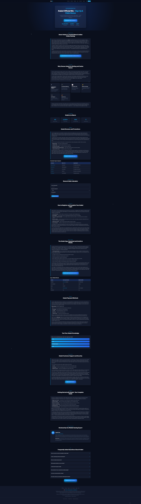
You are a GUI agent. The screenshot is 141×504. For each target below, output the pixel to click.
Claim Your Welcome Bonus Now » (70, 156)
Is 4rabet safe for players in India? (56, 466)
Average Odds (53, 192)
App (77, 1)
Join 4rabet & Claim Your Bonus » (70, 20)
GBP (53, 346)
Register (75, 1)
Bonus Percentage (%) (54, 188)
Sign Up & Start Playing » (70, 381)
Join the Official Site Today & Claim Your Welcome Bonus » (70, 55)
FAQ (86, 1)
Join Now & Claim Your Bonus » (70, 480)
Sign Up (89, 1)
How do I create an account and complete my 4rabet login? (59, 453)
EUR (53, 341)
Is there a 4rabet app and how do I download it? (58, 456)
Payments (80, 1)
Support (84, 1)
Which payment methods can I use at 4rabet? (57, 463)
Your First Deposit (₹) (54, 185)
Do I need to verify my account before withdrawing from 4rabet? (60, 476)
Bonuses (72, 1)
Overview (68, 1)
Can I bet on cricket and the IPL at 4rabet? (57, 473)
